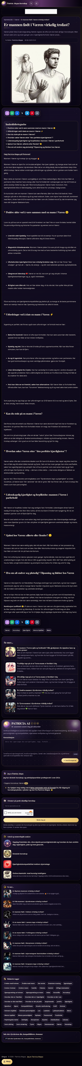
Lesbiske (47, 1011)
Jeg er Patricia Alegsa (15, 774)
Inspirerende (49, 1002)
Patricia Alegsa (17, 40)
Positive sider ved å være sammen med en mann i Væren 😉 (31, 128)
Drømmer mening (54, 983)
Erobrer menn (23, 988)
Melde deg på (41, 820)
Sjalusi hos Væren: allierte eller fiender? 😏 (25, 144)
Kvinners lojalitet (10, 1011)
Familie (34, 988)
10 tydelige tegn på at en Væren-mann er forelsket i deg (37, 677)
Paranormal (48, 1015)
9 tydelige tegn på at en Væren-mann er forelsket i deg (37, 663)
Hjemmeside (8, 20)
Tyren (32, 1024)
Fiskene (42, 988)
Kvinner (62, 1006)
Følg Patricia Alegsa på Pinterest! (17, 154)
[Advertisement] (41, 11)
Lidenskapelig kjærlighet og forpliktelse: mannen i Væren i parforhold (36, 141)
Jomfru (59, 1002)
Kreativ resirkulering (43, 1006)
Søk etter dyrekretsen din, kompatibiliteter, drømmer (23, 1038)
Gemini (50, 988)
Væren (17, 20)
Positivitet (58, 1015)
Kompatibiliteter (27, 1006)
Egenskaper (68, 983)
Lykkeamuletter (58, 1011)
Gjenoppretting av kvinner (13, 992)
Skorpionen (35, 1020)
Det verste (41, 983)
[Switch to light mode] (31, 3)
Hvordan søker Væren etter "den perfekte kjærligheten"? (30, 138)
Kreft (55, 1006)
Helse (48, 992)
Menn (49, 630)
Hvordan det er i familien (13, 997)
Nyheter (38, 1015)
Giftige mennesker (62, 988)
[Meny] (36, 3)
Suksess (65, 1020)
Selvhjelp (25, 1020)
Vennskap (68, 1024)
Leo (39, 1011)
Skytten (45, 1020)
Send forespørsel (70, 760)
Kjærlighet (26, 630)
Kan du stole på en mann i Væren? (21, 134)
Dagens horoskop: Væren (14, 783)
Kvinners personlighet (27, 1011)
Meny (7, 1061)
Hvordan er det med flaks (13, 1002)
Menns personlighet (25, 1015)
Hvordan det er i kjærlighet (34, 997)
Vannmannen (49, 1024)
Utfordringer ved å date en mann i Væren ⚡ (25, 131)
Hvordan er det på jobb (34, 1002)
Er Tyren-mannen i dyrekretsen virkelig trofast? (35, 703)
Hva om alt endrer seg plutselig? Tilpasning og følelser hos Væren (34, 147)
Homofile (56, 992)
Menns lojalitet (38, 630)
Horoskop (16, 630)
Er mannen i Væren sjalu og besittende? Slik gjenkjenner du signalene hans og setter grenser (46, 649)
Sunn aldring (8, 1024)
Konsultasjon (9, 737)
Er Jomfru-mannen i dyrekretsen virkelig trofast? (35, 690)
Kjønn (16, 1006)
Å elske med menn (28, 983)
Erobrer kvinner (10, 988)
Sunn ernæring (21, 1024)
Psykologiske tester (11, 1020)
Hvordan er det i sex (54, 997)
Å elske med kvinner (11, 983)
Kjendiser (7, 1006)
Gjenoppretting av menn (34, 992)
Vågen (39, 1024)
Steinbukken (55, 1020)
